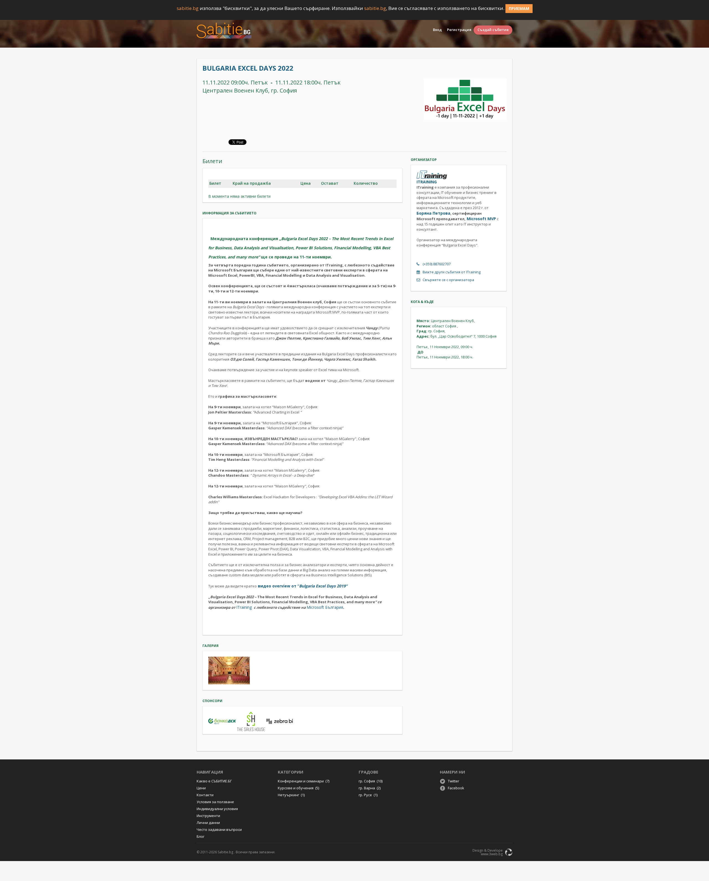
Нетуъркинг (291, 794)
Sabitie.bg (225, 852)
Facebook (456, 787)
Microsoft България (325, 607)
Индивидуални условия (217, 808)
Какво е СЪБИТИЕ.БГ (214, 781)
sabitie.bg (188, 8)
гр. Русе (368, 794)
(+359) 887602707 (437, 263)
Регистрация (459, 29)
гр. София (370, 781)
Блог (200, 836)
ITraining (244, 607)
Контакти (205, 794)
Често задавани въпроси (219, 829)
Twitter (453, 781)
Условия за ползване (215, 801)
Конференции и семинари (303, 781)
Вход (437, 29)
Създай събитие (493, 29)
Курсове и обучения (298, 787)
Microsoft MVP (481, 218)
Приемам (519, 8)
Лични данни (208, 822)
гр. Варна (370, 787)
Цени (201, 787)
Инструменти (208, 815)
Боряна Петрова (433, 213)
